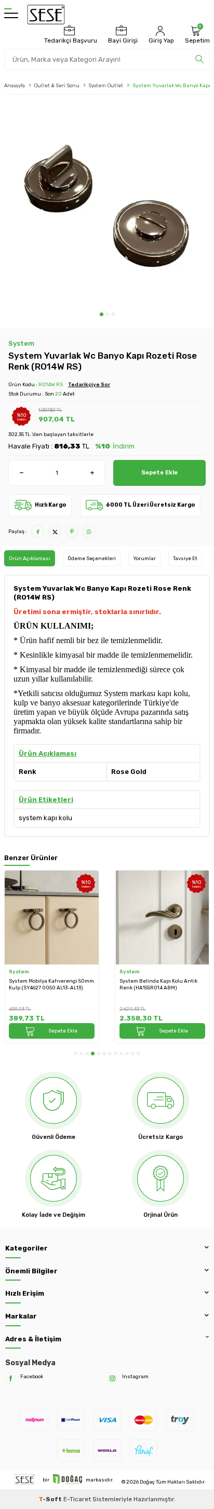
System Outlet (106, 85)
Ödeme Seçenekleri (92, 558)
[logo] (45, 14)
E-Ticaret (77, 1499)
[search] (199, 59)
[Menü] (11, 14)
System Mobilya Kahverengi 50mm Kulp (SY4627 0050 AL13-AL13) (51, 984)
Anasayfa (14, 85)
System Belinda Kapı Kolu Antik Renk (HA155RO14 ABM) (158, 984)
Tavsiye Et (185, 558)
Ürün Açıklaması (29, 558)
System (21, 343)
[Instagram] (112, 1378)
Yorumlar (144, 558)
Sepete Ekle (159, 472)
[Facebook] (10, 1378)
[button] (101, 314)
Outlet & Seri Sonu (56, 85)
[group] (107, 205)
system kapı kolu (45, 818)
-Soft (50, 1499)
